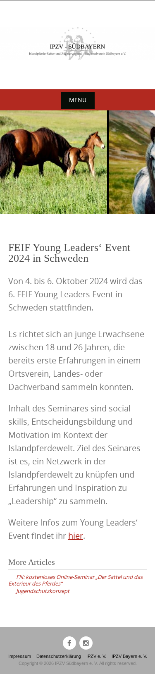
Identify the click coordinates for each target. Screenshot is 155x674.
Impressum (19, 656)
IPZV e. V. (96, 656)
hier (75, 535)
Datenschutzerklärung (58, 656)
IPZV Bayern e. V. (129, 656)
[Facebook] (69, 643)
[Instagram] (86, 643)
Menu (77, 100)
